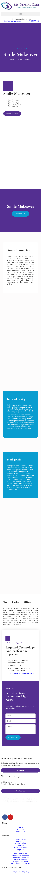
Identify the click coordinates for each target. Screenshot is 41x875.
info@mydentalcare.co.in (11, 808)
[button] (20, 14)
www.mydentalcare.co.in (11, 810)
